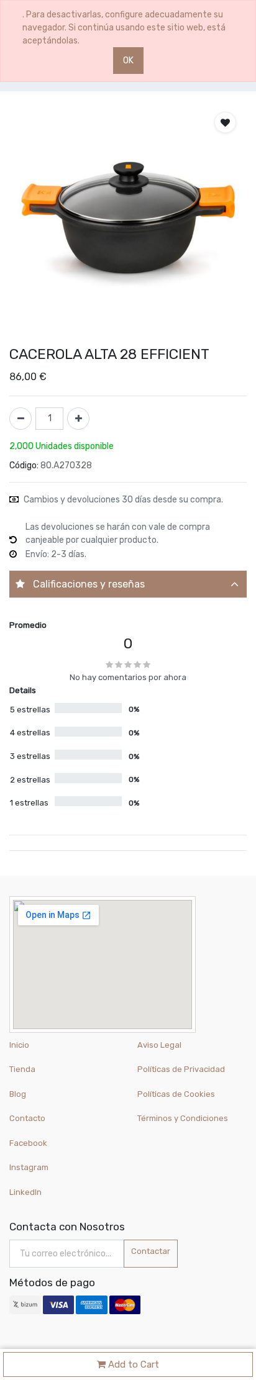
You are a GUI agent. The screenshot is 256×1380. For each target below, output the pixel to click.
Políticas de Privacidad (181, 1069)
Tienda (22, 1069)
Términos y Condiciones (182, 1118)
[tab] (128, 584)
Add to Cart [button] (132, 1364)
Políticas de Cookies (176, 1094)
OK (128, 60)
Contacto (27, 1118)
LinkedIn (26, 1192)
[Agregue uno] (78, 418)
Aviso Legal (159, 1045)
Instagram (28, 1167)
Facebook (28, 1143)
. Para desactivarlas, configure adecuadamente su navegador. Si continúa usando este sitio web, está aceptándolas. (124, 27)
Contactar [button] (150, 1251)
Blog (17, 1094)
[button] (225, 122)
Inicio (19, 1045)
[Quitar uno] (20, 418)
